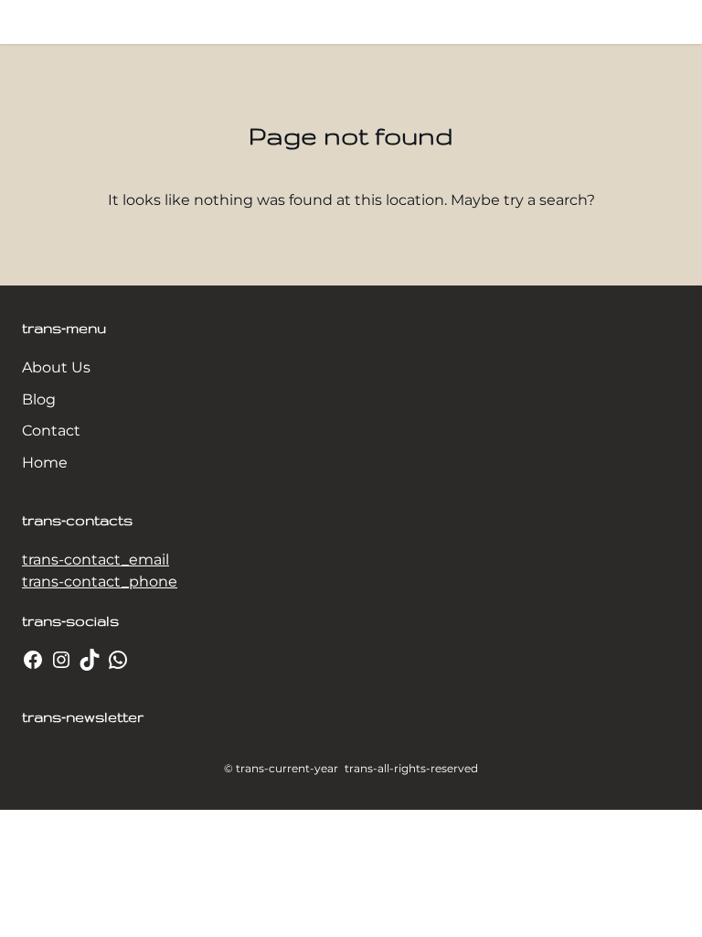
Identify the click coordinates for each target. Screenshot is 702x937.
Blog (39, 399)
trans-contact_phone (99, 581)
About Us (56, 367)
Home (45, 462)
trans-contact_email (95, 559)
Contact (51, 430)
